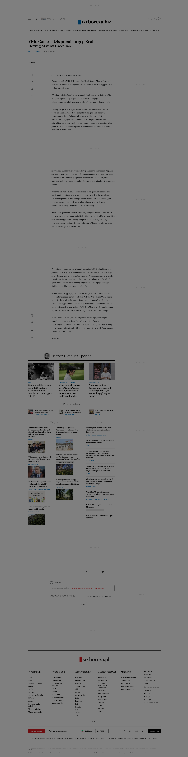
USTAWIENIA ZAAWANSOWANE (69, 120)
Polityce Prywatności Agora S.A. (109, 110)
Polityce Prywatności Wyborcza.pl (87, 110)
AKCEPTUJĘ (124, 120)
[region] (94, 100)
